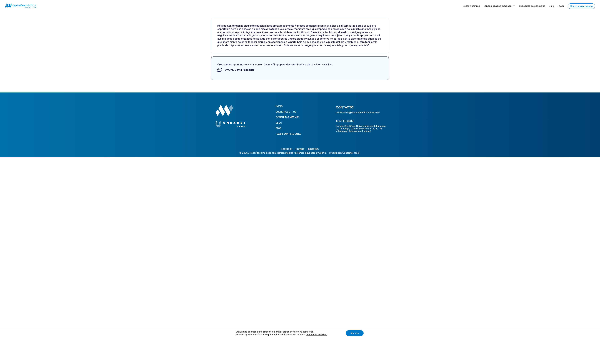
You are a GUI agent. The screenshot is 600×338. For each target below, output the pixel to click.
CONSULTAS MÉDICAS (288, 117)
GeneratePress (350, 152)
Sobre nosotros (471, 5)
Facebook (286, 148)
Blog (551, 5)
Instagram (313, 148)
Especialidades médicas (497, 5)
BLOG (279, 122)
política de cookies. (316, 334)
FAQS (561, 5)
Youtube (300, 148)
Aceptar (354, 333)
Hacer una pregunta (581, 6)
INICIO (279, 106)
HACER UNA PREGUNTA (288, 134)
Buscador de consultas (532, 5)
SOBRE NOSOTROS (286, 111)
